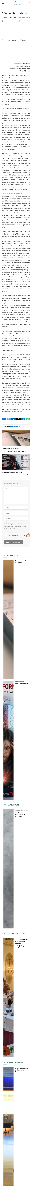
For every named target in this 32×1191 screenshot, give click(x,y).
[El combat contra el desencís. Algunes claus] (8, 1126)
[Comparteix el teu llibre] (16, 438)
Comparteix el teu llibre (10, 448)
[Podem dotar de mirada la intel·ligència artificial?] (8, 868)
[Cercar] (29, 3)
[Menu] (3, 3)
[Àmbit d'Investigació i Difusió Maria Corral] (16, 3)
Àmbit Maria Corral (10, 17)
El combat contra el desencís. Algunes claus (21, 1070)
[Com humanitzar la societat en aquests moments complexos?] (8, 997)
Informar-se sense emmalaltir (13, 472)
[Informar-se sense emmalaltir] (16, 462)
